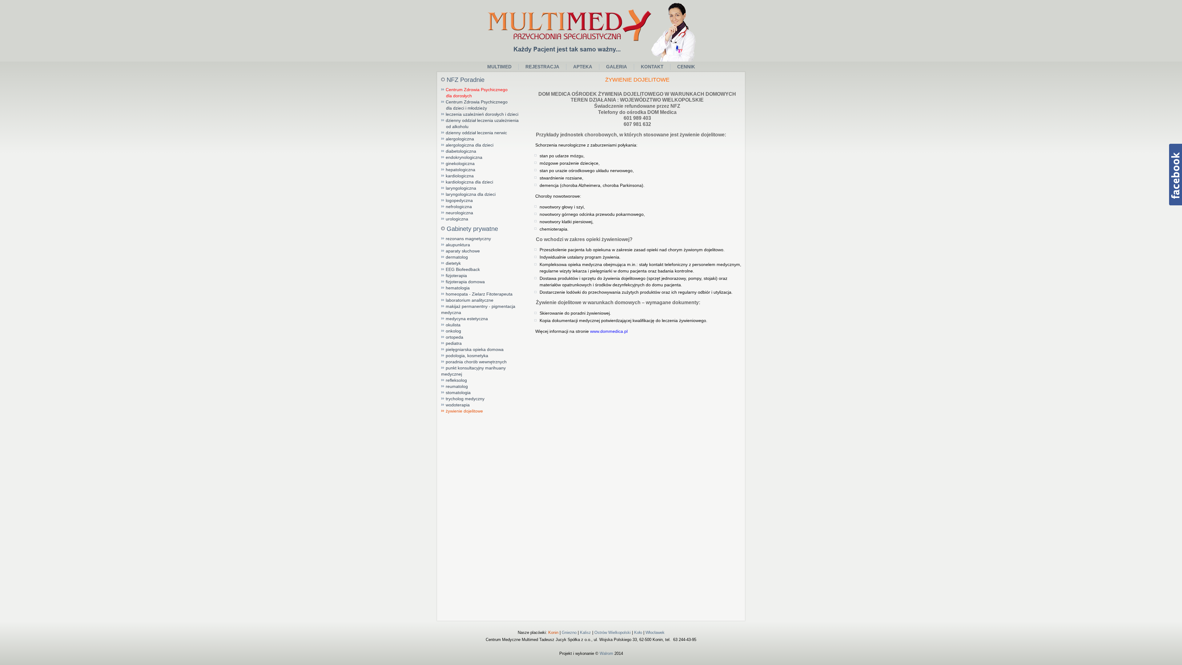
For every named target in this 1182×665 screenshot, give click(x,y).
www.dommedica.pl (609, 331)
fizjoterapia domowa (465, 281)
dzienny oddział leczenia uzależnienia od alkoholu (480, 123)
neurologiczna (459, 212)
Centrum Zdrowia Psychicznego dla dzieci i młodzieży (474, 105)
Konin (553, 632)
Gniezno (569, 632)
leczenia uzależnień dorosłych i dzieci (482, 114)
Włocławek (655, 632)
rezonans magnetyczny (468, 238)
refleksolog (456, 380)
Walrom (606, 653)
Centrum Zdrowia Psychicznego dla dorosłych (474, 92)
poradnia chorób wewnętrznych (476, 361)
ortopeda (454, 337)
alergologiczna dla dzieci (469, 145)
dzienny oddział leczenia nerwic (476, 132)
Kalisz (585, 632)
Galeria (616, 66)
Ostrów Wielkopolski (612, 632)
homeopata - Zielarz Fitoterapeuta (479, 294)
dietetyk (453, 263)
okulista (453, 324)
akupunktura (458, 244)
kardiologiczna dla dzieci (469, 181)
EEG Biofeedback (463, 269)
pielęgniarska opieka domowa (475, 349)
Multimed (499, 66)
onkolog (453, 330)
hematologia (458, 287)
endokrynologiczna (464, 157)
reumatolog (457, 386)
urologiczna (457, 218)
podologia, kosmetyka (467, 355)
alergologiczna (460, 138)
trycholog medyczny (465, 398)
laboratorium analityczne (469, 300)
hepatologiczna (460, 169)
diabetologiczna (461, 151)
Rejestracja (542, 66)
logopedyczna (459, 200)
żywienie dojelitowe (464, 411)
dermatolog (457, 257)
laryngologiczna (461, 188)
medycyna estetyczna (467, 318)
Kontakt (652, 66)
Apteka (582, 66)
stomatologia (458, 392)
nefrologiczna (459, 206)
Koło (638, 632)
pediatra (454, 343)
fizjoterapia (456, 275)
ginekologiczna (460, 163)
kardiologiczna (460, 175)
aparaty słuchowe (463, 250)
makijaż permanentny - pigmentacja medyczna (478, 309)
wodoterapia (458, 404)
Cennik (686, 66)
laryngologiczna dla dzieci (471, 194)
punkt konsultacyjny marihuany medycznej (473, 371)
